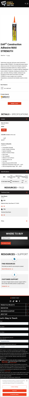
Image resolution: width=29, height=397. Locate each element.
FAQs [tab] (2, 221)
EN (1, 206)
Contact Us (4, 286)
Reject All (14, 390)
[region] (14, 388)
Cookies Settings (14, 386)
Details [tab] (3, 119)
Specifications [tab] (5, 171)
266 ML (3, 130)
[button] (14, 103)
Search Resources (6, 269)
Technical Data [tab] (5, 192)
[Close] (26, 380)
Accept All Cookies (14, 394)
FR (4, 206)
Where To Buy (14, 298)
